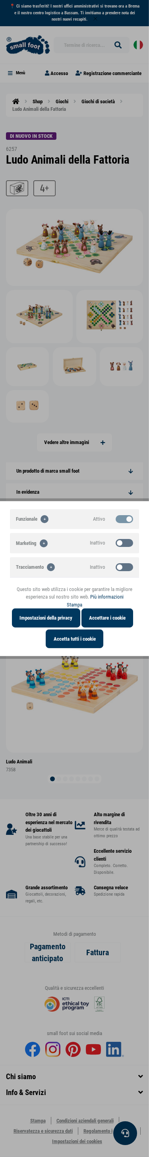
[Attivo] (124, 519)
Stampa (74, 604)
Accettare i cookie (107, 618)
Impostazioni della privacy (45, 618)
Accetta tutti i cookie (75, 638)
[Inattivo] (124, 543)
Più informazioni (107, 597)
